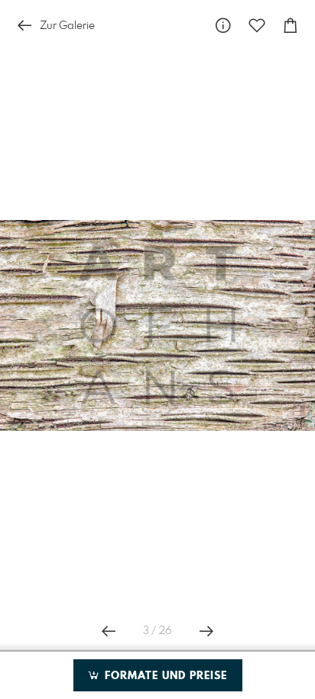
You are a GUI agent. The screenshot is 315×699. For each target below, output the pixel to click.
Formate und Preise (164, 676)
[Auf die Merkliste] (257, 25)
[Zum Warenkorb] (290, 25)
